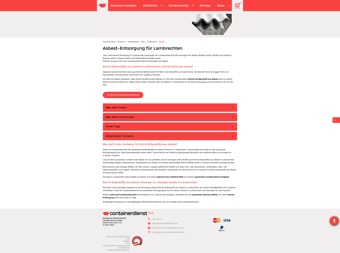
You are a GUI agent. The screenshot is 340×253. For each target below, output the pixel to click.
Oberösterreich (133, 42)
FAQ (128, 243)
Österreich (122, 42)
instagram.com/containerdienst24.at (168, 232)
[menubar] (169, 5)
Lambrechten (152, 42)
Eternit (161, 42)
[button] (170, 107)
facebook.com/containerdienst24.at (168, 228)
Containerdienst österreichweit (116, 246)
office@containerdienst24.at (164, 223)
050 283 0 (157, 219)
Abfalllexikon (124, 248)
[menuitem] (123, 5)
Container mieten (109, 42)
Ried (142, 42)
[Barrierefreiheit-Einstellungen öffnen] (334, 220)
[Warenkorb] (239, 7)
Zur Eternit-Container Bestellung (123, 95)
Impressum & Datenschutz (118, 236)
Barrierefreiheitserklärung (119, 250)
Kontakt (126, 241)
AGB (128, 239)
